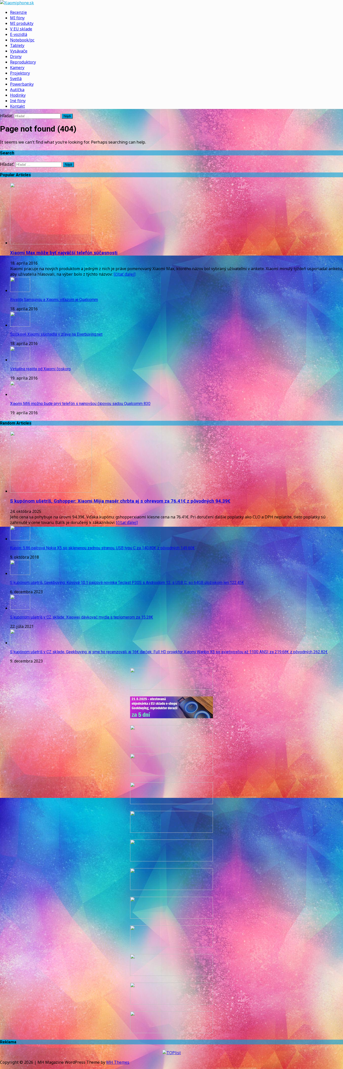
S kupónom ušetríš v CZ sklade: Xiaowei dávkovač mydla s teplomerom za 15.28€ (81, 617)
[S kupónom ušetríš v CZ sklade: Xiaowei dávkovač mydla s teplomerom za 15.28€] (20, 608)
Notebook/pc (22, 40)
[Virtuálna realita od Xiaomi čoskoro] (20, 360)
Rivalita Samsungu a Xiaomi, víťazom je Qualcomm (54, 299)
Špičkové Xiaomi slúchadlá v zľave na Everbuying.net (56, 334)
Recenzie (18, 12)
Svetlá (16, 78)
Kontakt (17, 106)
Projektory (20, 73)
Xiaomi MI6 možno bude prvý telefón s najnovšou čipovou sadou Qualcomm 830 (80, 403)
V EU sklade (21, 29)
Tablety (17, 45)
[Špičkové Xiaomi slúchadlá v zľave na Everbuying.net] (20, 325)
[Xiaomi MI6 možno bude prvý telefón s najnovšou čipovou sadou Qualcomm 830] (20, 394)
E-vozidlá (18, 34)
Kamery (17, 67)
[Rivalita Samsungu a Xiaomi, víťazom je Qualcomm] (20, 290)
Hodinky (18, 95)
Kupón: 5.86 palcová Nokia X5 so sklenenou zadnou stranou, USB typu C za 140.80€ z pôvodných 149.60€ (102, 548)
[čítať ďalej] (124, 274)
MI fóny (17, 18)
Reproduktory (23, 62)
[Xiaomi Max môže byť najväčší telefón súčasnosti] (51, 243)
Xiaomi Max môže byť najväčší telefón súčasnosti (64, 253)
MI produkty (21, 23)
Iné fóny (18, 100)
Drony (16, 56)
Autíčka (17, 89)
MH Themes (117, 1062)
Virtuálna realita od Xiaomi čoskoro (40, 369)
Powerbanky (22, 84)
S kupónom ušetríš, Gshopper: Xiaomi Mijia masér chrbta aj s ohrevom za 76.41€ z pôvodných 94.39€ (120, 501)
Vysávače (18, 51)
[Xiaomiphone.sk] (171, 3)
